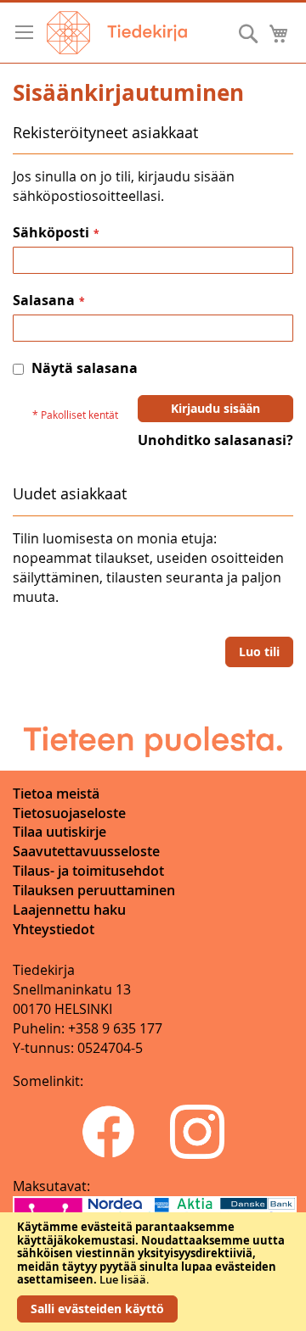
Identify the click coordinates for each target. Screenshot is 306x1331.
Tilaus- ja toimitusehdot (88, 870)
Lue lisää (122, 1279)
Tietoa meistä (56, 793)
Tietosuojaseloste (69, 813)
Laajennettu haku (69, 909)
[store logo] (117, 32)
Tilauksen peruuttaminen (94, 890)
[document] (153, 1272)
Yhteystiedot (53, 929)
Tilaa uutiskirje (59, 831)
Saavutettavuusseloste (86, 851)
